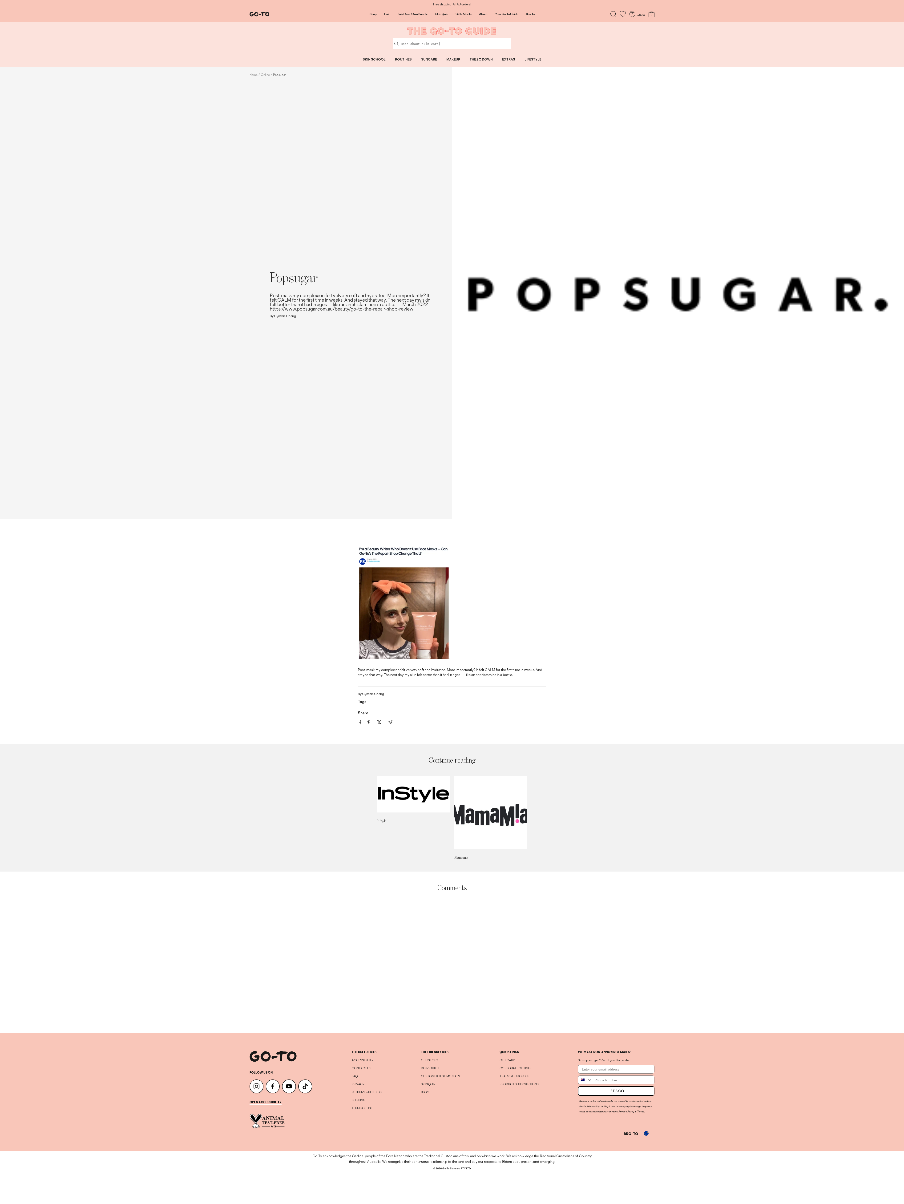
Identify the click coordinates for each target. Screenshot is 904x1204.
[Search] (613, 14)
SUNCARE (429, 59)
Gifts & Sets (464, 14)
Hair (387, 14)
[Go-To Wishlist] (623, 14)
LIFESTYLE (533, 59)
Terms (640, 1111)
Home (254, 75)
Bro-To (530, 14)
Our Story (429, 1060)
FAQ (355, 1076)
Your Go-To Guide (506, 14)
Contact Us (361, 1068)
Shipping (358, 1100)
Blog (425, 1092)
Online (265, 75)
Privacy (358, 1084)
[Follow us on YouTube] (288, 1086)
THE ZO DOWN (481, 59)
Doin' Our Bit (431, 1068)
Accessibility (362, 1060)
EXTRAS (508, 59)
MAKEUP (453, 59)
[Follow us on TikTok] (305, 1086)
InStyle (381, 821)
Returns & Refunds (367, 1092)
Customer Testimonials (440, 1076)
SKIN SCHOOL (374, 59)
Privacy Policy (626, 1111)
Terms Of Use (362, 1108)
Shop (373, 14)
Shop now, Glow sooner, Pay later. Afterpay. (452, 4)
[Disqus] (452, 962)
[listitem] (360, 722)
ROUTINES (403, 59)
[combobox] (585, 1080)
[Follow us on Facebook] (272, 1086)
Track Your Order (514, 1076)
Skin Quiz (441, 14)
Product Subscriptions (519, 1084)
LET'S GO (616, 1091)
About (483, 14)
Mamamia (461, 857)
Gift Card (507, 1060)
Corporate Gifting (515, 1068)
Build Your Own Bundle (412, 14)
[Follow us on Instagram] (256, 1086)
